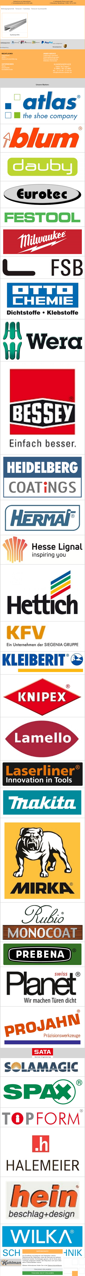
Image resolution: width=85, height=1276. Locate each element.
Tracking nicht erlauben (42, 1273)
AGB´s (4, 57)
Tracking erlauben (42, 1269)
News (4, 66)
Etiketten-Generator (50, 61)
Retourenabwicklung (50, 59)
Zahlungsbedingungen (51, 57)
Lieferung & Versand (50, 55)
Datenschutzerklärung (9, 59)
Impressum (6, 55)
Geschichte (6, 68)
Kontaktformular (7, 69)
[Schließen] (61, 1251)
